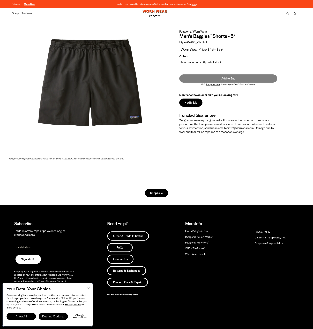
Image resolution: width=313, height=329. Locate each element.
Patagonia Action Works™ (199, 236)
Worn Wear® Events (195, 254)
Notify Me (191, 102)
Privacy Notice (45, 281)
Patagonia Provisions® (197, 242)
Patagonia (16, 4)
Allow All (21, 316)
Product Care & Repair (127, 282)
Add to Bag (228, 78)
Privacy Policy (262, 231)
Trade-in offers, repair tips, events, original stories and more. (40, 233)
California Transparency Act (270, 237)
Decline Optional (53, 316)
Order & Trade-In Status (128, 236)
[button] (294, 13)
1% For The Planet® (195, 248)
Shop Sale (156, 193)
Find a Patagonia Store (197, 231)
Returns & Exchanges (126, 270)
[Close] (88, 288)
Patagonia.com (213, 84)
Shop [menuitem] (15, 13)
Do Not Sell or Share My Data (122, 294)
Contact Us (120, 259)
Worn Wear (29, 4)
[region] (48, 304)
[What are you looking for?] (287, 13)
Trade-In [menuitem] (27, 13)
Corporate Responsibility (269, 243)
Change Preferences (80, 316)
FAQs (120, 247)
